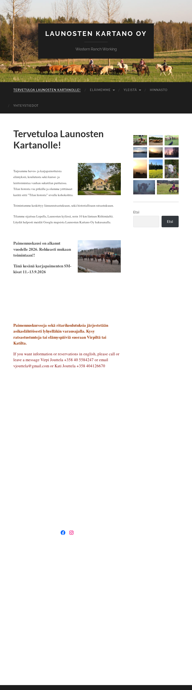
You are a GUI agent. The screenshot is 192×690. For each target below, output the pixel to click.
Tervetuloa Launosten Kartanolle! (47, 90)
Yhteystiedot (26, 105)
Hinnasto (158, 90)
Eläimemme (100, 90)
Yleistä (130, 90)
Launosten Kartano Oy (96, 34)
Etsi (136, 212)
